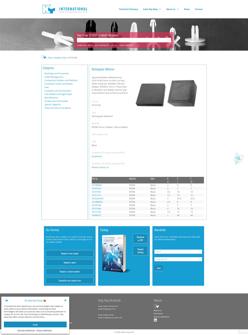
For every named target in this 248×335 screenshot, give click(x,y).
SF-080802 (97, 185)
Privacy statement (44, 330)
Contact (199, 9)
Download (97, 156)
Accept (35, 324)
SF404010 (96, 215)
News (187, 9)
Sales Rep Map (150, 9)
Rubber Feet (60, 57)
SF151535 (96, 212)
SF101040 (96, 208)
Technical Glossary (128, 9)
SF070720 (96, 188)
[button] (65, 300)
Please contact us (100, 167)
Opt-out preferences (26, 330)
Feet (50, 57)
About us (170, 9)
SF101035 (96, 191)
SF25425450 (97, 198)
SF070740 (96, 205)
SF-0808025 (97, 201)
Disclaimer (158, 313)
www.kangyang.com (106, 309)
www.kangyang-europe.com (110, 317)
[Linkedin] (155, 320)
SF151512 (96, 195)
